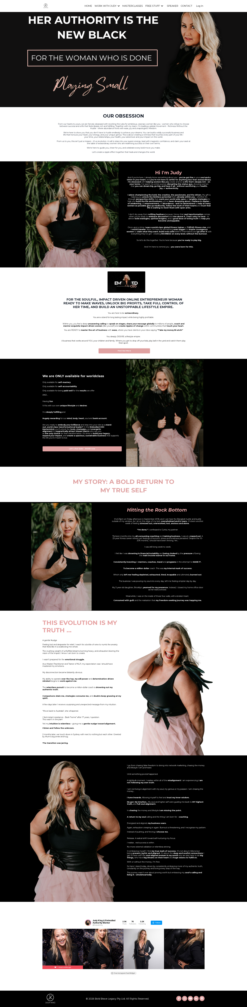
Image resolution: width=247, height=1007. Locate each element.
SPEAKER (172, 6)
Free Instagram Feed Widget (124, 973)
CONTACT (186, 6)
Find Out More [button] (124, 351)
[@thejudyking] (88, 922)
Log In (199, 6)
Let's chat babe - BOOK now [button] (82, 449)
